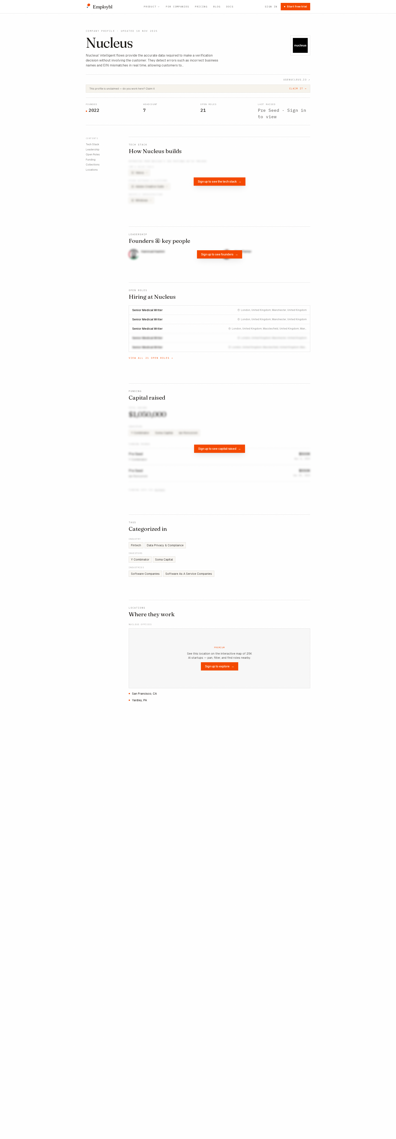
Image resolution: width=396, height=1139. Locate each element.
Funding (90, 159)
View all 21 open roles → (151, 357)
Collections (93, 164)
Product (150, 6)
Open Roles (93, 154)
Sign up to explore (219, 666)
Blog (216, 6)
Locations (92, 169)
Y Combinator (140, 559)
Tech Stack (92, 144)
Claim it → (298, 88)
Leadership (92, 149)
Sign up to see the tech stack (219, 181)
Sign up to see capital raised (219, 448)
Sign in (271, 6)
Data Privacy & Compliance (165, 545)
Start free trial (297, 6)
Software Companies (145, 573)
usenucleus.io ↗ (296, 79)
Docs (229, 6)
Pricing (201, 6)
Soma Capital (164, 559)
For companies (177, 6)
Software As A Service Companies (188, 573)
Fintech (136, 545)
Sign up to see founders (219, 254)
